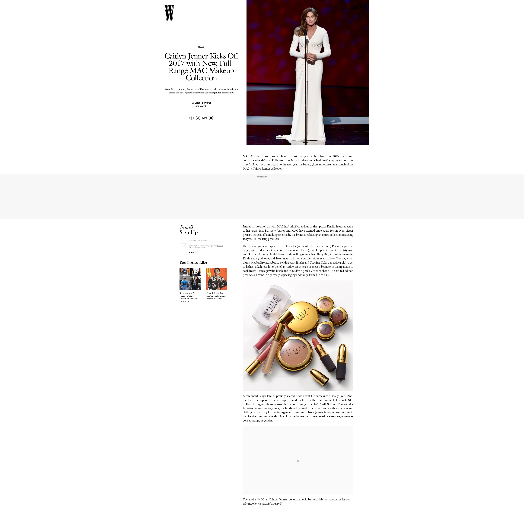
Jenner (247, 227)
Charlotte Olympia (325, 161)
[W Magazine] (169, 12)
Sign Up (189, 229)
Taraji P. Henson (274, 161)
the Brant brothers (297, 161)
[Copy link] (204, 118)
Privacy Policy (200, 247)
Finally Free (334, 227)
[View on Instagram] (298, 460)
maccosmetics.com (340, 500)
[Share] (191, 118)
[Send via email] (211, 118)
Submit (192, 252)
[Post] (198, 118)
